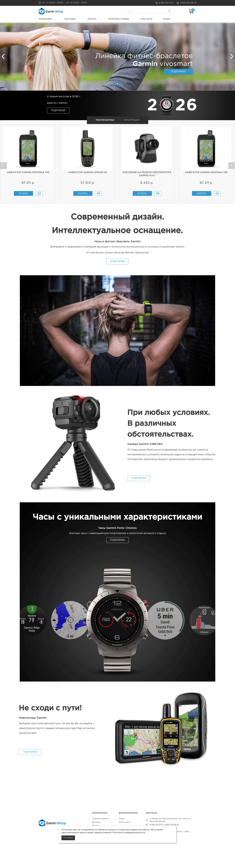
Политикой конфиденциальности (128, 832)
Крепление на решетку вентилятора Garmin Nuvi (147, 174)
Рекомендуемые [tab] (105, 120)
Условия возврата (100, 818)
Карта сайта (124, 822)
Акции (121, 818)
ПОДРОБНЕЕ (178, 72)
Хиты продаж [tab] (131, 120)
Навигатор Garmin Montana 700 (28, 172)
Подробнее (58, 110)
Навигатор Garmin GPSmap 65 (87, 172)
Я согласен (68, 837)
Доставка (96, 822)
